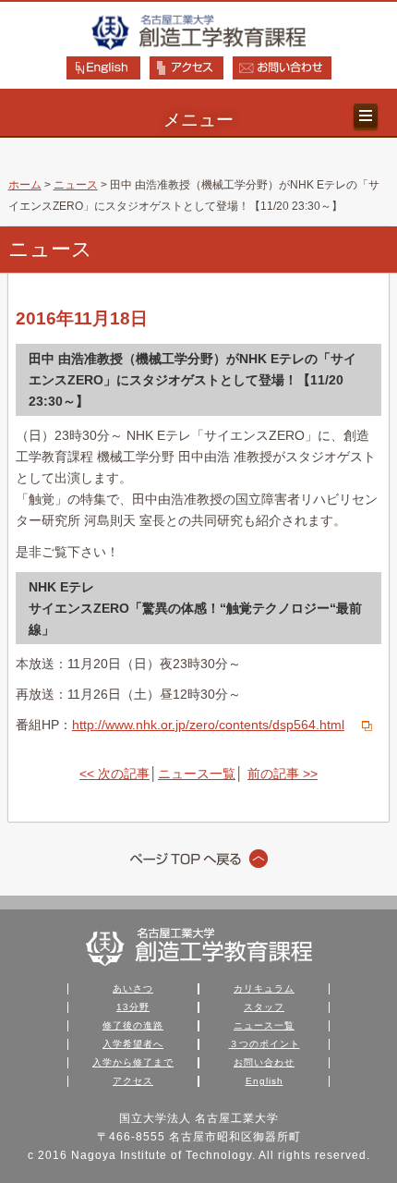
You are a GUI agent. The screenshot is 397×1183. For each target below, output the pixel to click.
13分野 (133, 1007)
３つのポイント (264, 1044)
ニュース (76, 184)
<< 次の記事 (114, 773)
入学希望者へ (132, 1044)
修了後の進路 (132, 1025)
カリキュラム (264, 988)
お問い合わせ (264, 1062)
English (264, 1081)
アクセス (133, 1081)
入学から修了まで (133, 1062)
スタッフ (264, 1007)
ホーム (25, 184)
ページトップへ (199, 858)
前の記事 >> (282, 773)
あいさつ (133, 988)
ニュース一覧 (196, 773)
